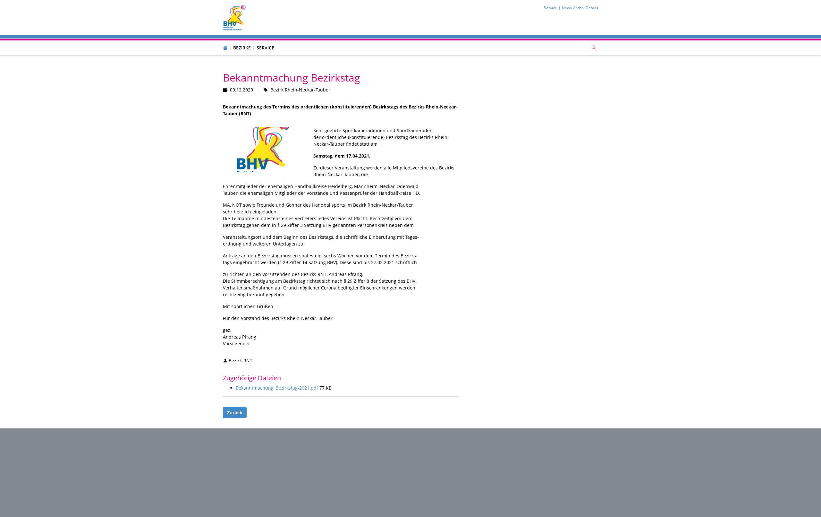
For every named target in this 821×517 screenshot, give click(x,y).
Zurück (234, 412)
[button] (242, 41)
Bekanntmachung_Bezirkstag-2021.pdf (277, 388)
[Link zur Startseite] (234, 17)
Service (265, 48)
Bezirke (242, 48)
